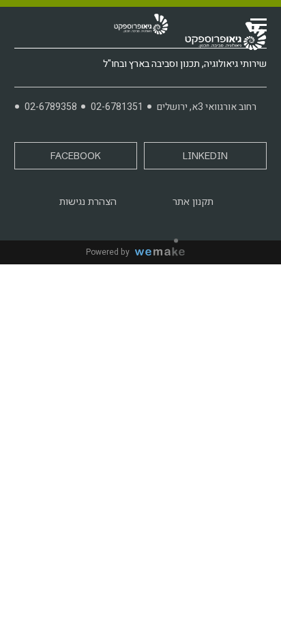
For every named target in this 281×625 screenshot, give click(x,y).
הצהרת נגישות (88, 201)
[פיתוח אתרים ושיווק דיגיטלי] (165, 252)
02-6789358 (51, 107)
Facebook (75, 156)
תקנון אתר (193, 201)
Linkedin (205, 156)
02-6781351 (117, 107)
